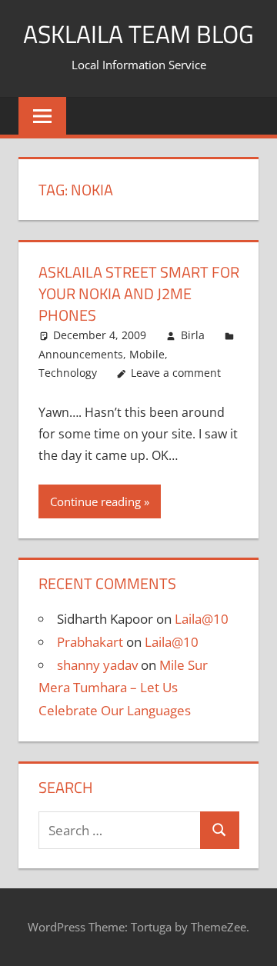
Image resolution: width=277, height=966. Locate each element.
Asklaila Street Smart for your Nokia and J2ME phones (138, 293)
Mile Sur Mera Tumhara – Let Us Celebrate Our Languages (123, 688)
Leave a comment (176, 372)
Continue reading (95, 501)
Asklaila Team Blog (138, 33)
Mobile (147, 354)
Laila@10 (202, 619)
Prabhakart (90, 642)
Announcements (80, 354)
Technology (67, 372)
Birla (193, 335)
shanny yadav (97, 665)
